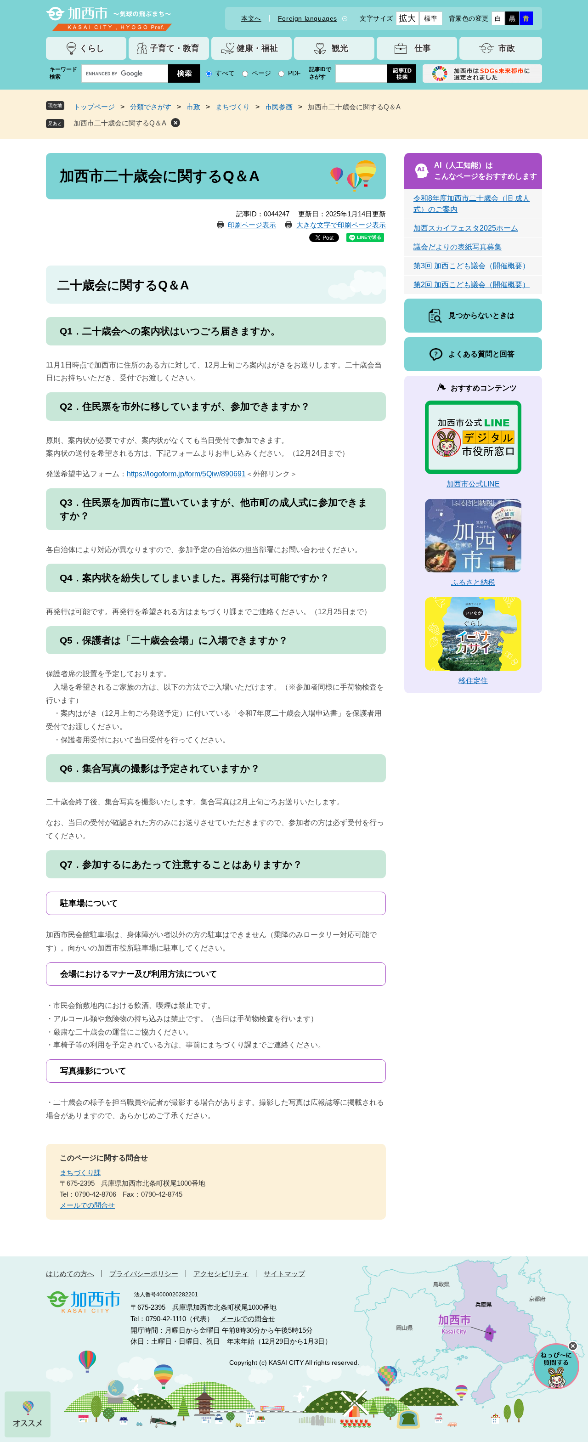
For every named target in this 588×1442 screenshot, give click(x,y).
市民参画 (279, 107)
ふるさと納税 (473, 582)
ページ (261, 73)
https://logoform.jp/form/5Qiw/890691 (186, 474)
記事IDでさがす (320, 73)
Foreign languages (307, 18)
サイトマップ (284, 1274)
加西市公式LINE (473, 484)
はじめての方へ (70, 1274)
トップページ (94, 107)
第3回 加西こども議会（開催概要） (471, 266)
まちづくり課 (80, 1172)
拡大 (407, 18)
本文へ (251, 18)
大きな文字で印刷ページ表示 (341, 225)
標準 (430, 18)
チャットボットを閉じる (573, 1346)
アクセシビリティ (221, 1274)
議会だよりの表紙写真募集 (457, 247)
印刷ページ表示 (252, 225)
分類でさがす (150, 107)
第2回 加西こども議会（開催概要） (471, 284)
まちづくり (232, 107)
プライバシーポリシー (143, 1274)
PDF (294, 73)
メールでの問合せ (87, 1205)
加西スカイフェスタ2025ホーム (465, 228)
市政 (193, 107)
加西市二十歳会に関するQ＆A (120, 123)
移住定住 (473, 680)
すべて (225, 73)
